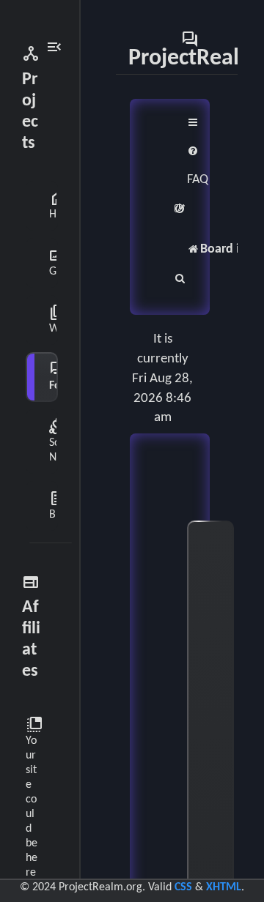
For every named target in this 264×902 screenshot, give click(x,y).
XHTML (223, 887)
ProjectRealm (193, 49)
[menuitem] (197, 166)
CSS (183, 887)
